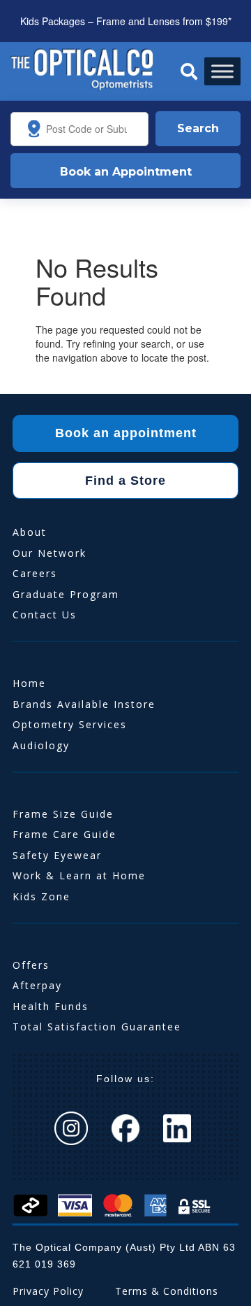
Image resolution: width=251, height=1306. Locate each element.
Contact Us (45, 614)
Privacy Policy (48, 1291)
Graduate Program (66, 594)
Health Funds (51, 1006)
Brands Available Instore (84, 704)
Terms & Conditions (166, 1291)
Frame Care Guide (64, 834)
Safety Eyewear (57, 855)
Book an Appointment (126, 171)
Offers (31, 965)
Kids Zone (41, 896)
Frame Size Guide (63, 814)
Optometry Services (70, 724)
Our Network (49, 553)
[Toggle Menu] (222, 71)
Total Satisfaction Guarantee (97, 1026)
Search (198, 128)
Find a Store (125, 481)
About (30, 532)
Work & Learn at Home (79, 875)
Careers (35, 573)
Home (29, 683)
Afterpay (37, 985)
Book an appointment (126, 433)
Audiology (41, 745)
